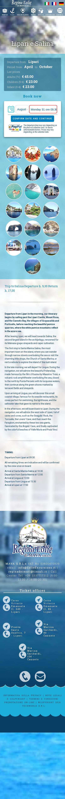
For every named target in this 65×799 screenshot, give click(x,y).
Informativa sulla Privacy (22, 695)
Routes (33, 14)
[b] (14, 199)
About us (5, 14)
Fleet (12, 14)
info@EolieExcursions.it (37, 567)
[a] (33, 199)
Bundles (41, 14)
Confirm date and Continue (32, 118)
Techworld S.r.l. (34, 706)
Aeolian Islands (23, 14)
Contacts (59, 14)
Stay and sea (50, 14)
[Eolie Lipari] (33, 255)
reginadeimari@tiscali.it (27, 571)
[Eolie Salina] (51, 255)
